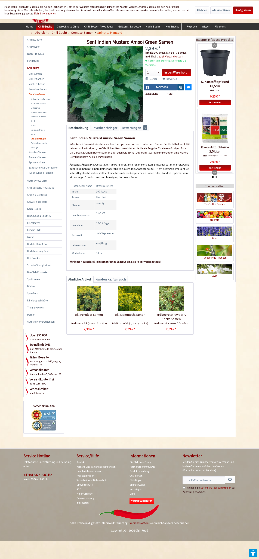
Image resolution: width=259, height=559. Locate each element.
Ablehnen (202, 10)
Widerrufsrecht (84, 493)
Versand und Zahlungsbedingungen (96, 466)
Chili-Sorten (136, 475)
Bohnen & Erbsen (38, 103)
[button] (253, 553)
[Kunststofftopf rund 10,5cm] (215, 63)
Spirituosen (33, 279)
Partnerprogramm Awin (142, 466)
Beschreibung (78, 128)
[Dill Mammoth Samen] (130, 298)
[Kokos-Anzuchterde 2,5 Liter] (215, 128)
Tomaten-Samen (38, 89)
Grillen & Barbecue (37, 194)
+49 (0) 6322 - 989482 (37, 475)
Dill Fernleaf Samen (89, 315)
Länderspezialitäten (38, 300)
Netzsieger (136, 489)
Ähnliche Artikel (79, 279)
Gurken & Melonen (39, 112)
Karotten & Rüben (38, 116)
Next (215, 172)
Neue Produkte (35, 53)
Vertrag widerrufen (141, 500)
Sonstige (34, 147)
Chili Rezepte (34, 39)
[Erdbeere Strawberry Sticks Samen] (171, 298)
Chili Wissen (33, 46)
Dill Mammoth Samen (130, 315)
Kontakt (80, 462)
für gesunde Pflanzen (41, 172)
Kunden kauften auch (110, 279)
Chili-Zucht (33, 67)
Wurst (30, 237)
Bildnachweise (138, 484)
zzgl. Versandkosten (171, 56)
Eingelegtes (33, 223)
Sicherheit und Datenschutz (91, 480)
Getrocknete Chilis (37, 180)
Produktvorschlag (139, 471)
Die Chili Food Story (140, 462)
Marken (31, 314)
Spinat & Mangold (38, 138)
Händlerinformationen (88, 471)
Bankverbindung (85, 498)
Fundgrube (33, 60)
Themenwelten (35, 307)
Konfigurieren (243, 10)
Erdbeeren (35, 107)
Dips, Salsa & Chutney (39, 216)
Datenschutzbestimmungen (215, 487)
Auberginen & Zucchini (41, 99)
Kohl (33, 121)
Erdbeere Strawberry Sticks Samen (171, 317)
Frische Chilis (34, 230)
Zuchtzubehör (37, 84)
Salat (33, 134)
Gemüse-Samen (37, 94)
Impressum (82, 502)
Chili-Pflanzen (36, 79)
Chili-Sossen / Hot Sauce (40, 187)
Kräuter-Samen (37, 152)
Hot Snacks (33, 258)
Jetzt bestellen (215, 102)
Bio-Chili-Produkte (37, 272)
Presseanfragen (85, 475)
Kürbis (33, 125)
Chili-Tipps (135, 480)
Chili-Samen (35, 73)
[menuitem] (29, 26)
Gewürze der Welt (37, 201)
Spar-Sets (32, 293)
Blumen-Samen (37, 157)
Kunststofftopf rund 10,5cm (215, 84)
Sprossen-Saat (37, 162)
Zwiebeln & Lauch (39, 143)
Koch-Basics (34, 208)
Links (132, 493)
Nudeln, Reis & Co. (37, 244)
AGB (78, 489)
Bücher (31, 286)
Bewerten (171, 78)
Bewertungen (134, 128)
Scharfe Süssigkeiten (39, 265)
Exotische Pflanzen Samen (43, 167)
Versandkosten (139, 523)
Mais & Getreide (38, 130)
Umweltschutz (84, 484)
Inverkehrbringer (105, 128)
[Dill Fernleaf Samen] (89, 298)
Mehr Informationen (45, 13)
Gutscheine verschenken (41, 321)
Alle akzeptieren (221, 10)
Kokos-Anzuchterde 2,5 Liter (215, 149)
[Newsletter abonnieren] (230, 479)
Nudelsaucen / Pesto (38, 251)
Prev (214, 45)
